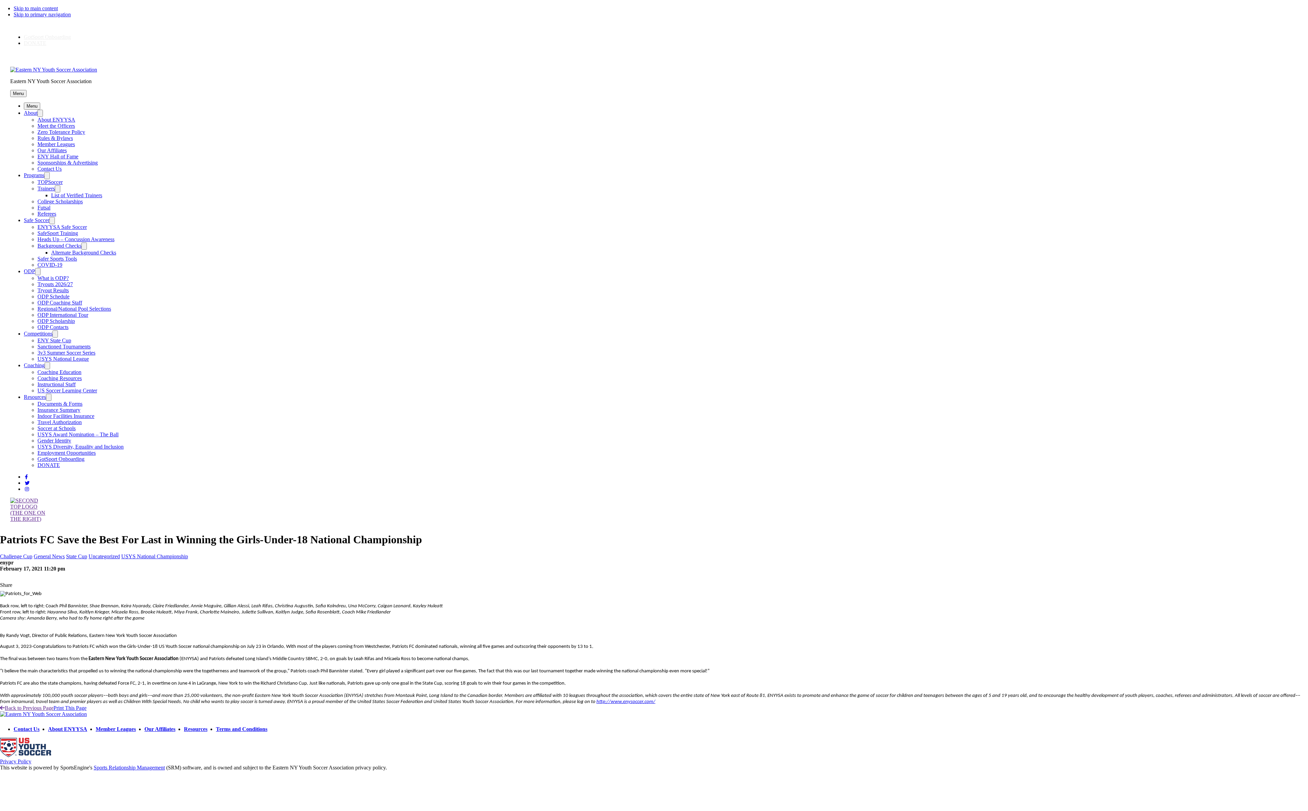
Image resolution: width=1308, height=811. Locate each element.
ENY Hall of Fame (57, 156)
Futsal (43, 207)
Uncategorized (104, 556)
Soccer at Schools (56, 428)
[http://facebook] (26, 477)
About (30, 113)
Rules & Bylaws (55, 138)
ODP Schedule (53, 296)
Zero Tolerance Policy (61, 132)
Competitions (38, 334)
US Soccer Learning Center (67, 390)
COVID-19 (49, 265)
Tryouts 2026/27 (55, 284)
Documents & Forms (59, 404)
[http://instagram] (27, 489)
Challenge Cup (16, 556)
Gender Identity (54, 440)
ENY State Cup (54, 340)
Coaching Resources (59, 378)
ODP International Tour (62, 315)
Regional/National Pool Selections (74, 309)
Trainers (46, 188)
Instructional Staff (56, 384)
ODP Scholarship (56, 321)
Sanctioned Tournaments (64, 346)
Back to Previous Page (29, 708)
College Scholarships (60, 201)
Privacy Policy (15, 761)
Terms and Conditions (241, 729)
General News (49, 556)
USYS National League (63, 359)
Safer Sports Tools (57, 259)
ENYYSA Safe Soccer (62, 227)
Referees (46, 214)
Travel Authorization (59, 422)
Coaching (34, 365)
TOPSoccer (50, 182)
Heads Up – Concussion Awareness (75, 239)
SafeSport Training (57, 233)
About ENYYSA (56, 120)
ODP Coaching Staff (59, 303)
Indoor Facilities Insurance (65, 416)
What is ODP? (53, 278)
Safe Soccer (36, 220)
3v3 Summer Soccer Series (66, 353)
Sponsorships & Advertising (67, 163)
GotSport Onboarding (47, 37)
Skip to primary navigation (42, 14)
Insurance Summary (58, 410)
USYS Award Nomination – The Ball (78, 434)
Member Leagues (56, 144)
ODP (29, 271)
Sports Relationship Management (129, 767)
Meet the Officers (56, 126)
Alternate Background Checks (83, 252)
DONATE (35, 43)
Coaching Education (59, 372)
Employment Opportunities (66, 453)
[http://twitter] (27, 483)
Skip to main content (36, 8)
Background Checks (59, 246)
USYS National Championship (154, 556)
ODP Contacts (52, 327)
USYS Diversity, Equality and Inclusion (80, 447)
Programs (34, 175)
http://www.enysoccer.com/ (625, 701)
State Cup (76, 556)
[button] (18, 93)
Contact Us (49, 169)
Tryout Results (53, 290)
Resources (35, 397)
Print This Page (70, 708)
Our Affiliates (52, 150)
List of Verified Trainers (76, 195)
